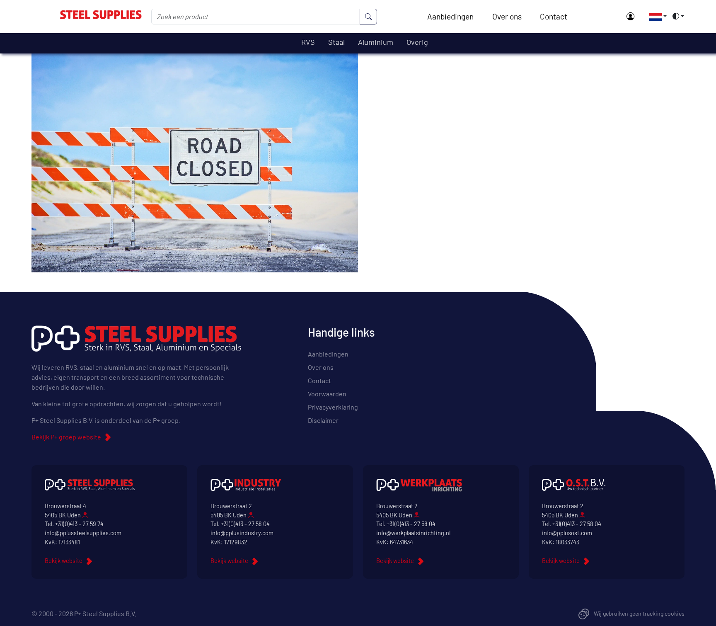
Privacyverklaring (333, 407)
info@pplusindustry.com (241, 532)
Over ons (507, 16)
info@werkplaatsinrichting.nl (413, 532)
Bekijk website (63, 560)
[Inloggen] (630, 16)
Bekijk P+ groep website (66, 437)
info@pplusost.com (567, 532)
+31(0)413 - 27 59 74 (79, 523)
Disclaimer (323, 420)
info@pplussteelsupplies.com (83, 532)
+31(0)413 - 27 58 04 (245, 523)
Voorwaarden (327, 394)
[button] (655, 16)
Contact (553, 16)
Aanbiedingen (450, 16)
